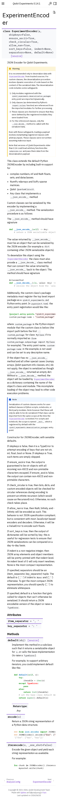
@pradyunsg (35, 792)
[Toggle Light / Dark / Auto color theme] (50, 3)
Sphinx (23, 792)
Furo (44, 792)
